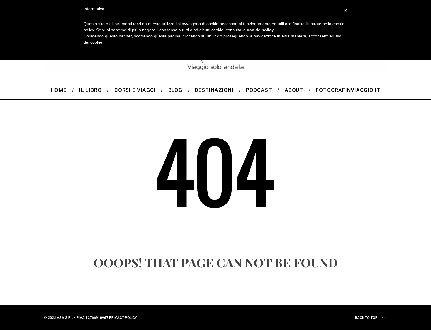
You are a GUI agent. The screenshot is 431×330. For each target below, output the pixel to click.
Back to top (366, 318)
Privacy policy (123, 318)
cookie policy (260, 30)
